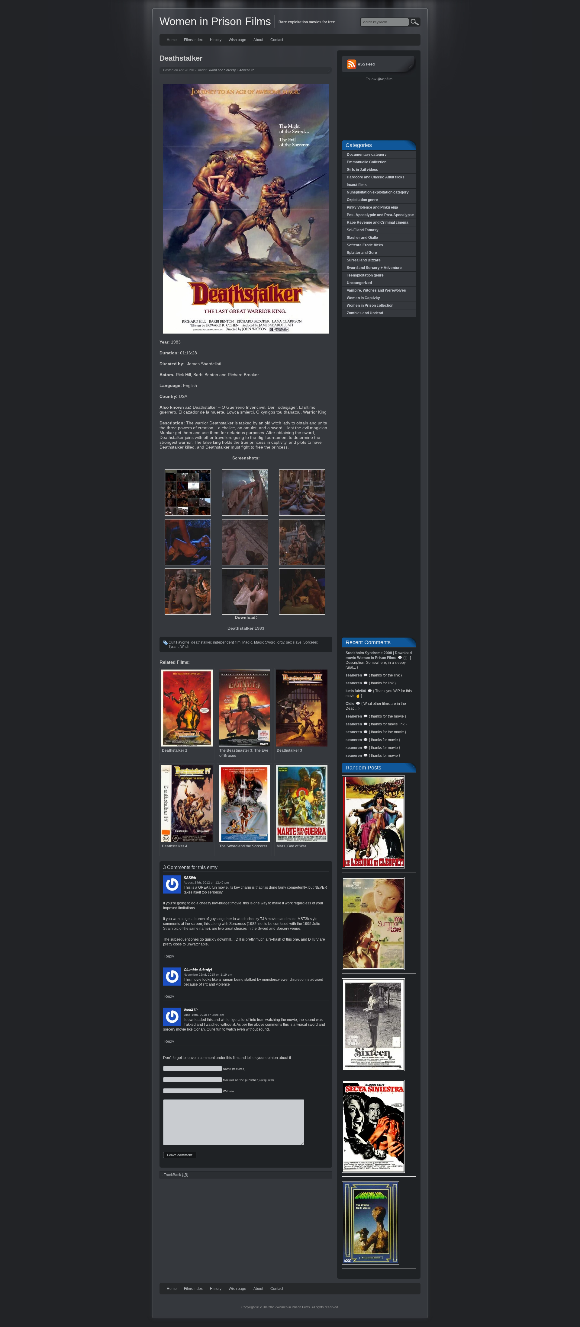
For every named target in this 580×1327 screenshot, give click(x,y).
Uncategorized (359, 283)
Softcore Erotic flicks (365, 245)
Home (172, 40)
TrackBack (176, 1175)
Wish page (237, 40)
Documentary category (367, 154)
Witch (184, 646)
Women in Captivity (363, 298)
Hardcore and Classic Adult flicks (375, 177)
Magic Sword (265, 642)
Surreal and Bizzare (364, 260)
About (258, 40)
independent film (226, 642)
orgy (280, 642)
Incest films (357, 185)
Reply (169, 956)
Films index (193, 40)
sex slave (293, 642)
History (215, 40)
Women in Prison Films (215, 21)
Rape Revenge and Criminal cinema (377, 222)
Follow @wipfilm (379, 79)
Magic (247, 642)
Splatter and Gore (362, 253)
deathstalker (201, 642)
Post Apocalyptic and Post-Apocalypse (380, 215)
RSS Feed (366, 64)
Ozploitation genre (362, 200)
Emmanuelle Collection (366, 162)
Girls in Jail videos (362, 170)
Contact (276, 40)
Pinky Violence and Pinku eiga (372, 207)
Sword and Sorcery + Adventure (231, 70)
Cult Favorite (179, 642)
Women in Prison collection (370, 305)
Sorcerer (310, 642)
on (212, 882)
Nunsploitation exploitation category (378, 192)
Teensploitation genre (365, 275)
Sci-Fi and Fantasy (363, 230)
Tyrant (174, 646)
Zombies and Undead (365, 313)
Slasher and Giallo (362, 237)
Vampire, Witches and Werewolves (376, 290)
